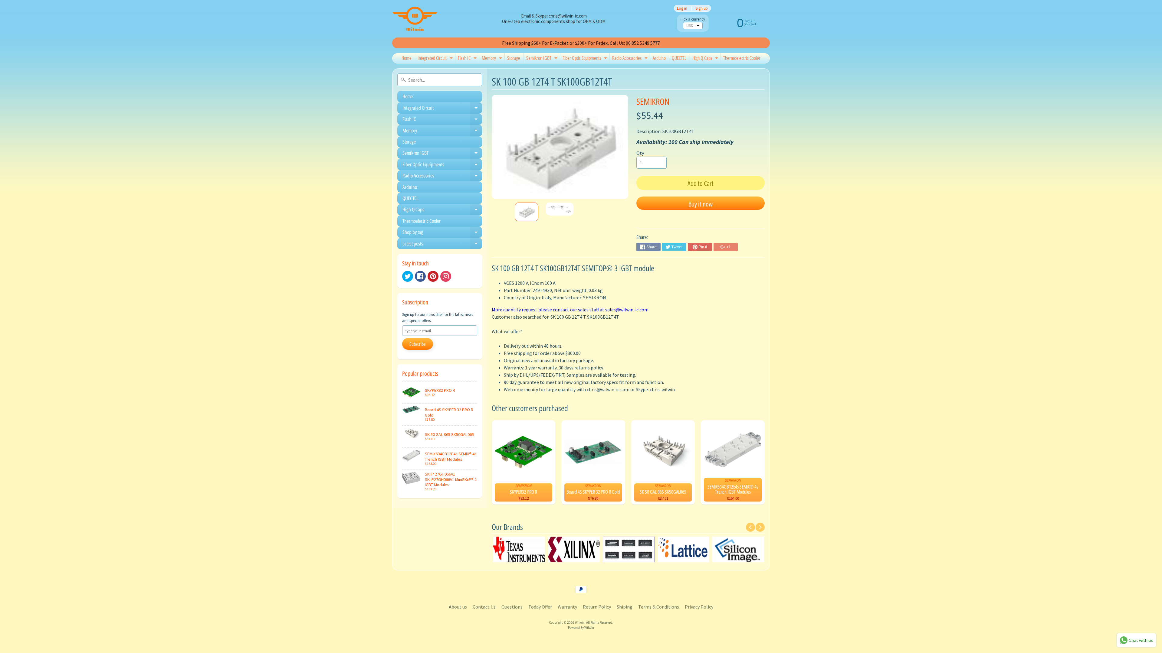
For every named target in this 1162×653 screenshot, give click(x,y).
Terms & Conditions (658, 607)
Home (407, 58)
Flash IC (468, 59)
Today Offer (540, 607)
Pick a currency (693, 19)
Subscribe (417, 344)
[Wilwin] (415, 18)
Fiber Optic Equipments (586, 59)
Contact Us (484, 607)
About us (458, 607)
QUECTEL (679, 58)
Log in (682, 8)
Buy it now (700, 203)
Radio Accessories (630, 59)
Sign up (702, 8)
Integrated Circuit (436, 59)
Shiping (624, 607)
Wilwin (580, 622)
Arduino (659, 58)
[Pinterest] (433, 276)
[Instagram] (445, 276)
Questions (512, 607)
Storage (513, 58)
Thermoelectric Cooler (741, 58)
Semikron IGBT (542, 59)
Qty (640, 153)
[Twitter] (407, 276)
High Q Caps (706, 59)
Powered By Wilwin (581, 627)
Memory (493, 59)
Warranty (567, 607)
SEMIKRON (652, 101)
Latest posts (442, 244)
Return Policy (597, 607)
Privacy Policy (699, 607)
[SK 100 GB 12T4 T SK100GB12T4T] (526, 212)
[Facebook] (420, 276)
